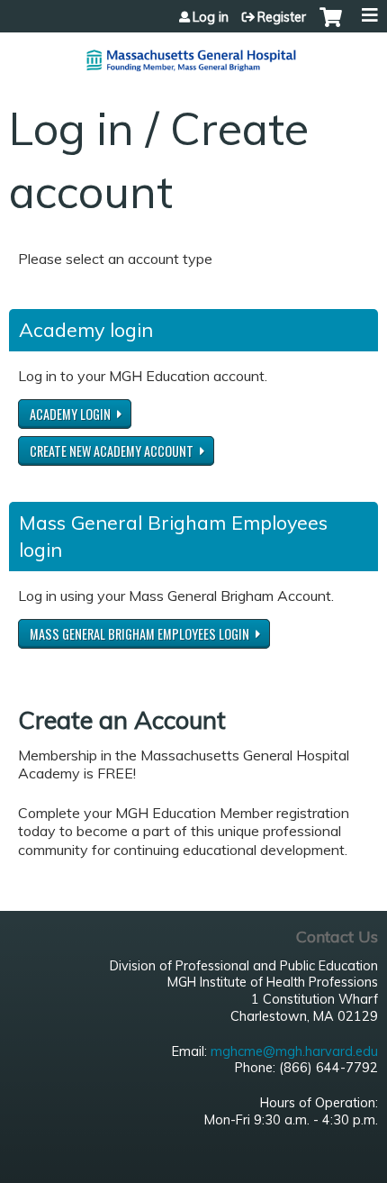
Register (281, 17)
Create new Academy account (112, 450)
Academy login (70, 414)
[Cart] (331, 26)
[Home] (193, 53)
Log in (211, 17)
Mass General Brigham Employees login (139, 633)
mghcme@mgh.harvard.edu (294, 1051)
